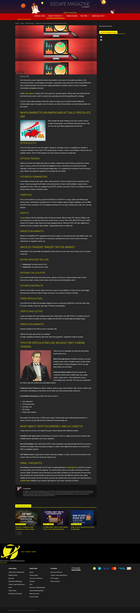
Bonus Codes (40, 16)
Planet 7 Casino (18, 610)
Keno (10, 587)
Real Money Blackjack (15, 581)
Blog (22, 23)
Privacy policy (34, 575)
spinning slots (72, 467)
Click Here (3, 562)
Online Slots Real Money (16, 572)
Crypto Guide (34, 596)
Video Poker (12, 590)
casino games (29, 93)
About (32, 572)
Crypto (22, 218)
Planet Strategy (54, 16)
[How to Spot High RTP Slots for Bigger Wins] (84, 518)
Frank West (27, 488)
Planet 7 (17, 23)
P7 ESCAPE (76, 569)
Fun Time (83, 16)
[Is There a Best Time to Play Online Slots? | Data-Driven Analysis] (56, 518)
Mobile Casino (13, 575)
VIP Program (55, 578)
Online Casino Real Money (59, 575)
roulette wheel (25, 480)
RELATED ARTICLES (23, 506)
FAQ (31, 584)
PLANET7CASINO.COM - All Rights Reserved (30, 610)
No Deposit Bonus (56, 572)
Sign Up (66, 12)
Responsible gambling (36, 590)
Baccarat (11, 578)
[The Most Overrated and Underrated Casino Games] (28, 518)
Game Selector (98, 16)
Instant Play (73, 12)
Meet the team (34, 593)
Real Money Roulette (15, 593)
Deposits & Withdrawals (37, 587)
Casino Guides (71, 16)
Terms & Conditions (36, 578)
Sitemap (32, 581)
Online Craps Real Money (17, 584)
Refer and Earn (55, 581)
